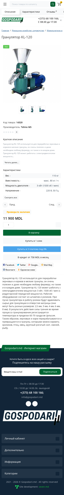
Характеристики (31, 11)
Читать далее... (11, 162)
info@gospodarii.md (32, 397)
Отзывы (52, 11)
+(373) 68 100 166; (48, 18)
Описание (10, 11)
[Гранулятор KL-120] (32, 74)
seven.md (44, 486)
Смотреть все (11, 197)
